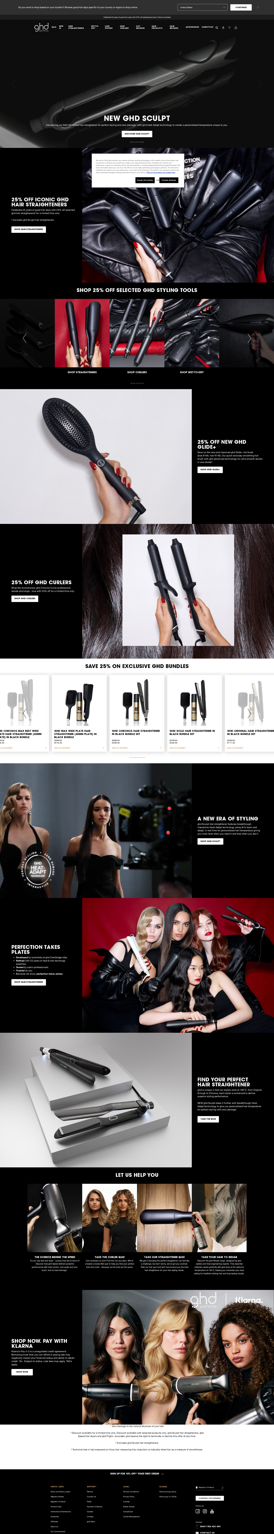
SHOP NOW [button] (137, 134)
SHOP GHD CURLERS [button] (24, 599)
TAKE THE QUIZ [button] (208, 1119)
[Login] (223, 27)
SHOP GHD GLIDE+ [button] (210, 470)
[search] (216, 27)
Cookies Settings (169, 180)
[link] (137, 17)
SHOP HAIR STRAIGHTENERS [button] (28, 230)
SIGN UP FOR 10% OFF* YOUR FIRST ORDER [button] (134, 1474)
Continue (241, 8)
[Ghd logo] (41, 27)
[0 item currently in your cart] (235, 27)
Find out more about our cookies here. (161, 172)
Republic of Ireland (206, 1487)
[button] (65, 1487)
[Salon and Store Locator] (229, 27)
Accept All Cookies (145, 180)
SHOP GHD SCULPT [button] (210, 842)
